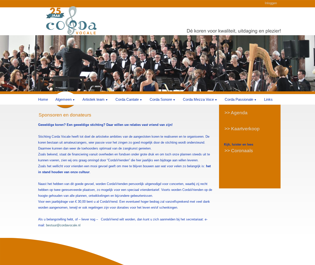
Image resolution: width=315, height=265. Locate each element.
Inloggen (271, 3)
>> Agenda (236, 112)
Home (43, 99)
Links (268, 99)
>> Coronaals (238, 150)
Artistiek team (93, 99)
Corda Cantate (127, 99)
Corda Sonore (161, 99)
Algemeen (63, 99)
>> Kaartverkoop (242, 128)
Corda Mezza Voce (198, 99)
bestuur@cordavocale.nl (63, 225)
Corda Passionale (239, 99)
